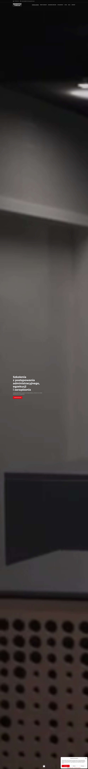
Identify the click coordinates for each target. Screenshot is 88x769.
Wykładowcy (60, 4)
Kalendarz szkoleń (52, 4)
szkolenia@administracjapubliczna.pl (27, 1)
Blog (69, 4)
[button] (85, 758)
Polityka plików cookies (70, 767)
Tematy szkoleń (43, 4)
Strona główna (35, 4)
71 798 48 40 (16, 1)
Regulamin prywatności (77, 767)
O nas (65, 4)
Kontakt (73, 4)
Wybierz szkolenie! (17, 397)
